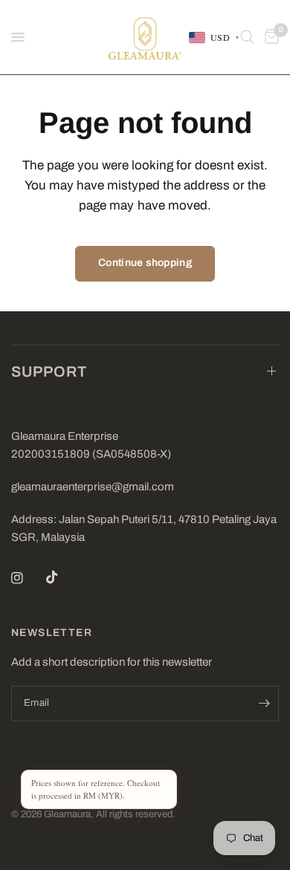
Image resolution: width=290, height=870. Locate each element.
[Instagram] (27, 578)
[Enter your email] (264, 703)
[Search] (247, 37)
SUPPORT (49, 371)
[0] (269, 37)
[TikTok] (62, 577)
